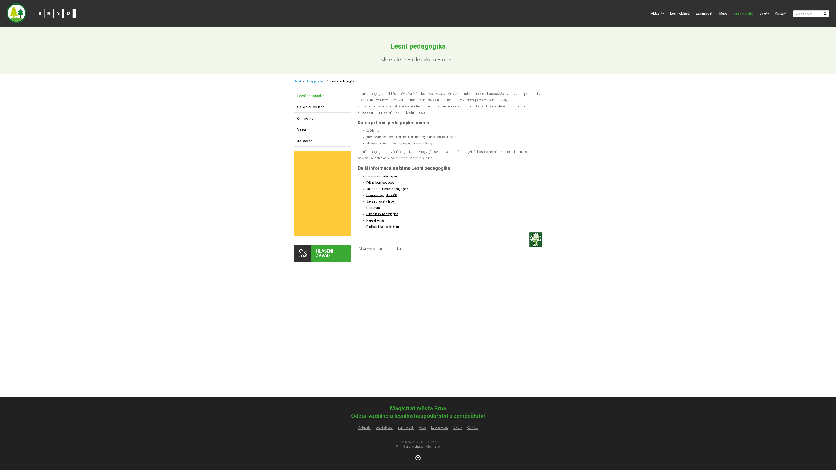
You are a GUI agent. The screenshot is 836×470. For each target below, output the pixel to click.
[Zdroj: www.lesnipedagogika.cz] (535, 242)
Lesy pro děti (743, 13)
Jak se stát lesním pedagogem (387, 189)
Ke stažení (305, 141)
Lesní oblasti (680, 13)
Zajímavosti (704, 13)
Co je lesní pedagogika (381, 176)
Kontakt (780, 13)
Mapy (723, 13)
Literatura (373, 208)
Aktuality (657, 13)
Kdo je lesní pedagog (380, 182)
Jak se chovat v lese (380, 201)
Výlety (764, 13)
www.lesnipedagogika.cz (386, 249)
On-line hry (305, 118)
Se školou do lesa (310, 107)
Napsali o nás (375, 220)
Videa (301, 130)
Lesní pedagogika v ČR (381, 195)
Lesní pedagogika (310, 96)
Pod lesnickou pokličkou (382, 226)
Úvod (297, 81)
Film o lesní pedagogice (382, 214)
